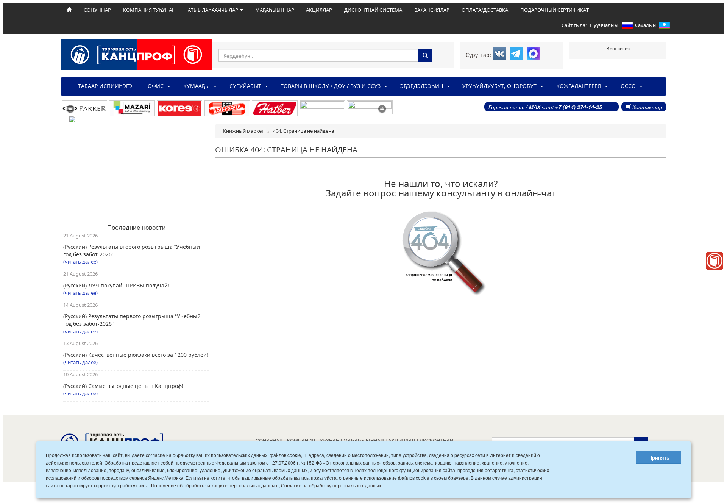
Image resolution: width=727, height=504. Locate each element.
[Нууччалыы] (627, 27)
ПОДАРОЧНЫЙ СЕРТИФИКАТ (554, 9)
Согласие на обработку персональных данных (331, 485)
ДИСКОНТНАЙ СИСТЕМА (373, 9)
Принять (658, 457)
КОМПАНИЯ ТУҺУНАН (149, 9)
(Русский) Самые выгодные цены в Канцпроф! (123, 385)
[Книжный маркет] (714, 261)
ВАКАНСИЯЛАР (431, 9)
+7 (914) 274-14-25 (578, 107)
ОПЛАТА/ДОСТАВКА (485, 9)
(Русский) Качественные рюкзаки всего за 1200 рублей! (135, 354)
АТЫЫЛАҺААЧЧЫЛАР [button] (213, 9)
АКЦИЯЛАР (319, 9)
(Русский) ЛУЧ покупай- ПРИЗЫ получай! (116, 285)
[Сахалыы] (664, 27)
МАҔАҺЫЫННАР (274, 9)
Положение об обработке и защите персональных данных (214, 485)
